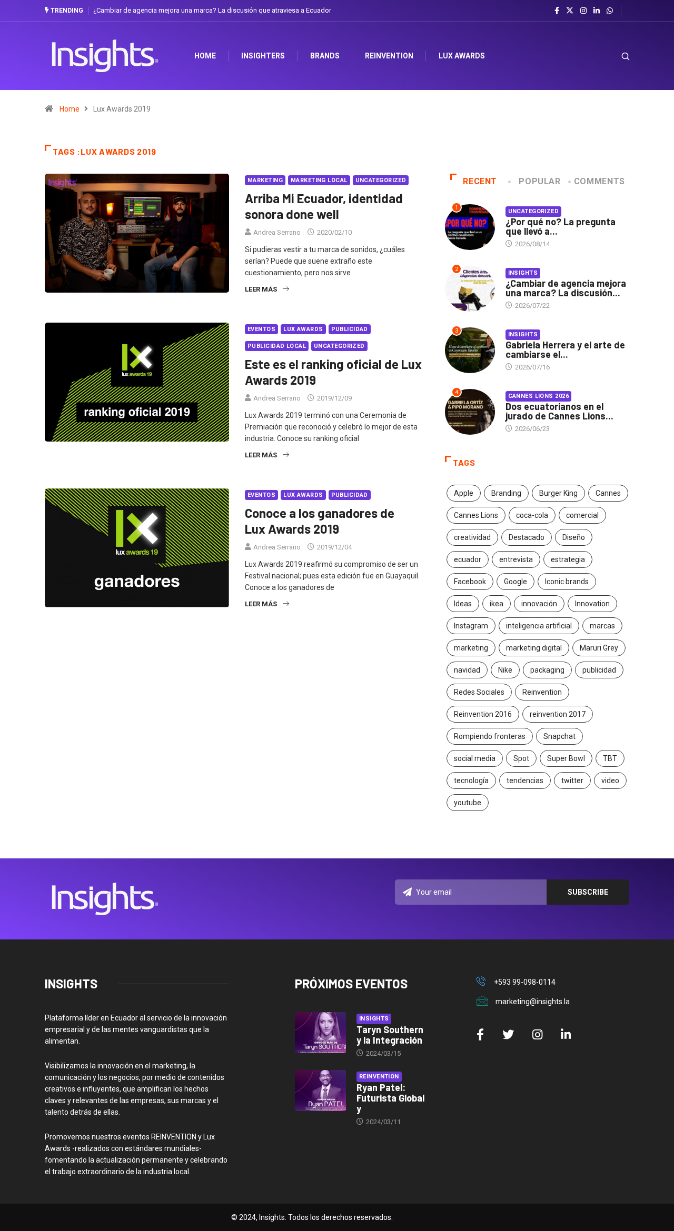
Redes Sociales (479, 692)
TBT (610, 758)
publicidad (599, 670)
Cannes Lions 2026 (538, 396)
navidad (467, 670)
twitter (572, 780)
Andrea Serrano (277, 232)
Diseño (573, 537)
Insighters (263, 56)
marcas (602, 626)
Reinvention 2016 (483, 714)
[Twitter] (569, 10)
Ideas (463, 603)
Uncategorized (381, 180)
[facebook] (556, 11)
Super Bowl (566, 758)
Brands (325, 56)
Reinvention (389, 56)
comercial (582, 515)
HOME (205, 56)
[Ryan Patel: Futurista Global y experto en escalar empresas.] (320, 1090)
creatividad (472, 537)
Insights (523, 272)
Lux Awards (462, 56)
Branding (506, 493)
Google (515, 581)
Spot (521, 758)
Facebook (470, 581)
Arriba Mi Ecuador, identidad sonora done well (324, 206)
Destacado (526, 537)
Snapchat (559, 736)
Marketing (265, 180)
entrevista (516, 559)
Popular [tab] (539, 181)
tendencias (525, 780)
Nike (505, 670)
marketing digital (534, 648)
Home (70, 109)
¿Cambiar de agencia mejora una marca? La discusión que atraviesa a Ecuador (212, 10)
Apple (463, 493)
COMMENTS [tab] (599, 181)
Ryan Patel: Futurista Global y (390, 1098)
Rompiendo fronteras (490, 736)
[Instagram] (583, 11)
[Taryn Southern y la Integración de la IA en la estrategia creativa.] (320, 1032)
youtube (467, 802)
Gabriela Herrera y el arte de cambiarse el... (565, 349)
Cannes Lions (476, 515)
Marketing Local (319, 180)
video (610, 780)
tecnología (471, 780)
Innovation (592, 603)
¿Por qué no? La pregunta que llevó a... (561, 226)
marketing (471, 648)
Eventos (261, 329)
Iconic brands (567, 581)
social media (474, 758)
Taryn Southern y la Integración (389, 1035)
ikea (496, 603)
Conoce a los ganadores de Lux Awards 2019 (319, 520)
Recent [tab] (480, 181)
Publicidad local (276, 346)
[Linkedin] (596, 11)
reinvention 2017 (558, 714)
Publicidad (349, 329)
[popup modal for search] (612, 56)
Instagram (471, 626)
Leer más (261, 289)
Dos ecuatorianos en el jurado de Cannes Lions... (559, 411)
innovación (539, 603)
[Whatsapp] (610, 11)
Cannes (608, 493)
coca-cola (532, 515)
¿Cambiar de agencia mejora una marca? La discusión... (566, 287)
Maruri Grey (599, 648)
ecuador (467, 559)
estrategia (568, 559)
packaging (547, 670)
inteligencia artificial (539, 626)
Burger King (558, 493)
